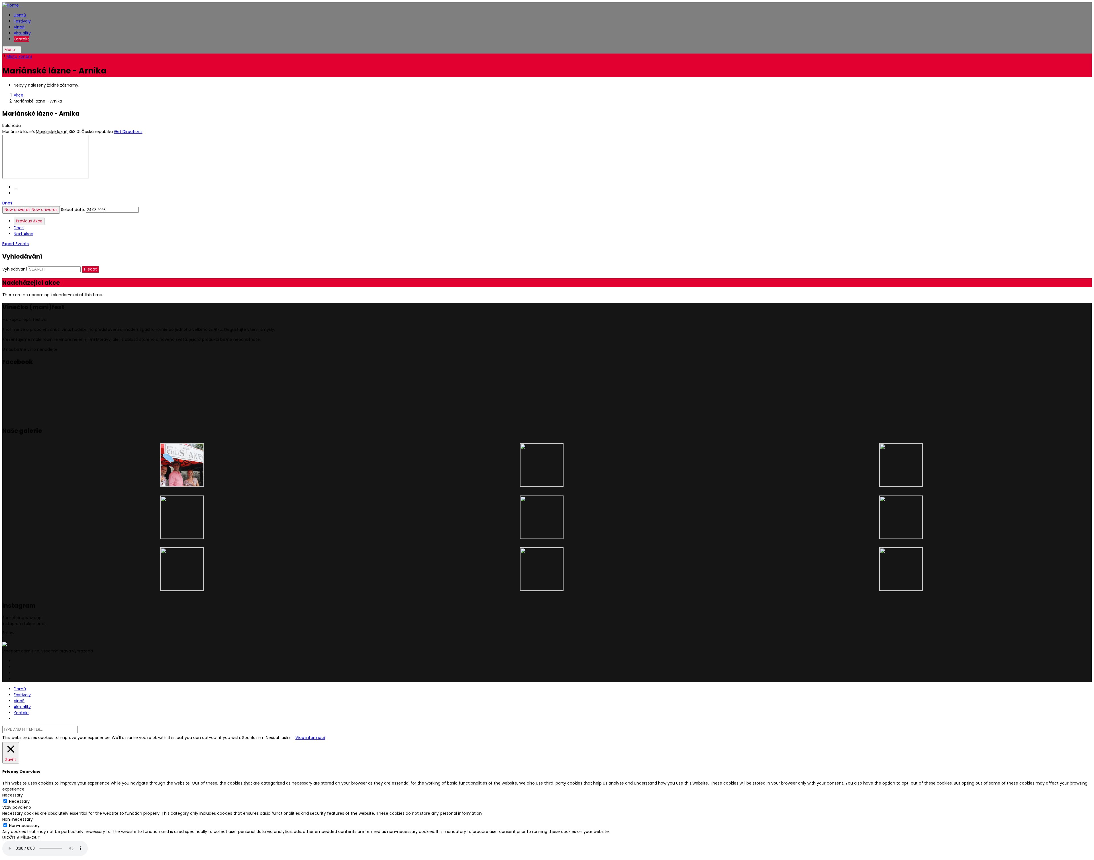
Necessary (19, 801)
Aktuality (22, 33)
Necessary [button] (12, 795)
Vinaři (19, 27)
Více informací (310, 737)
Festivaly (22, 21)
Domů (20, 15)
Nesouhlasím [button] (278, 737)
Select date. (73, 209)
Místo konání (19, 56)
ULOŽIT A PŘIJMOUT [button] (21, 837)
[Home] (10, 5)
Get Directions (128, 131)
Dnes (7, 203)
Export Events (15, 244)
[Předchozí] (16, 188)
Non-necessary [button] (17, 819)
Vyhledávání (14, 269)
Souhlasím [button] (252, 737)
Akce (18, 95)
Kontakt (21, 39)
